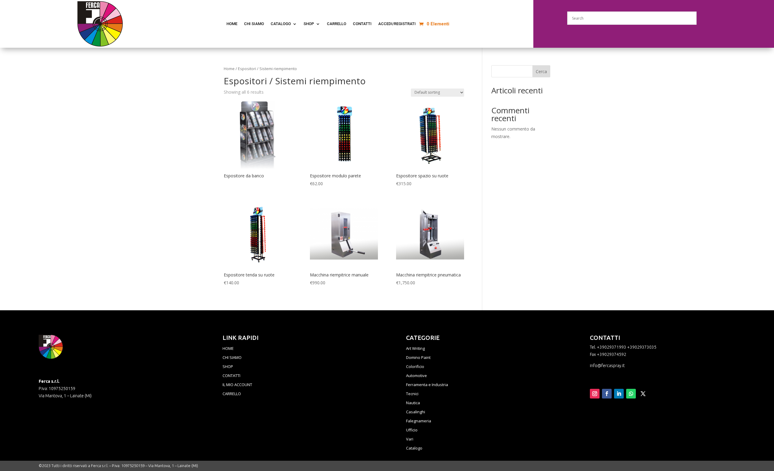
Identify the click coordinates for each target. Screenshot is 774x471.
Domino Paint (418, 357)
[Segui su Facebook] (607, 393)
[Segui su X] (643, 393)
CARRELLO (232, 394)
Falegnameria (418, 421)
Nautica (413, 403)
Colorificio (415, 366)
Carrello (336, 23)
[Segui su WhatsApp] (631, 393)
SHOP (228, 366)
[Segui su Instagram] (595, 393)
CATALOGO (281, 23)
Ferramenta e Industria (427, 384)
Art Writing (415, 348)
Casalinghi (415, 412)
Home (229, 68)
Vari (409, 439)
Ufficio (412, 430)
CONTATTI (362, 23)
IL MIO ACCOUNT (237, 384)
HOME (228, 348)
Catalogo (414, 448)
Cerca (541, 71)
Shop (309, 23)
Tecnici (412, 394)
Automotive (416, 375)
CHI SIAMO (254, 23)
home (231, 23)
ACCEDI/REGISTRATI (397, 23)
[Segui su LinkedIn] (619, 393)
